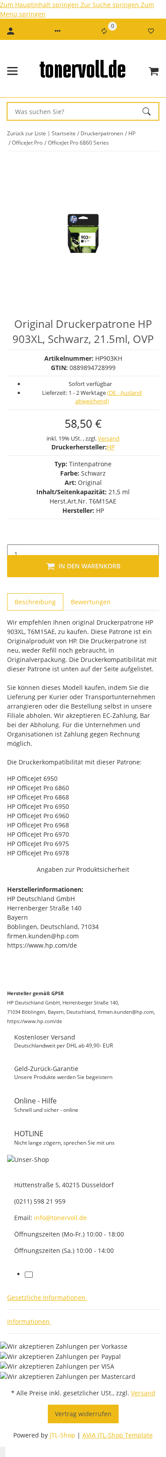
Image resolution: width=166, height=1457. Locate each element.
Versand (109, 438)
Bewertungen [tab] (91, 602)
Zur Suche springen (111, 4)
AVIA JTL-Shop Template (117, 1435)
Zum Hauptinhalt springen (40, 4)
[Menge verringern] (14, 535)
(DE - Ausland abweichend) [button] (108, 397)
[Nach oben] (2, 1452)
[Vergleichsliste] (104, 31)
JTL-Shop (63, 1435)
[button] (57, 31)
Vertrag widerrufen (83, 1414)
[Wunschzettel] (150, 31)
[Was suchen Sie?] (150, 111)
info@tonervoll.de (60, 1217)
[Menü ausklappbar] (12, 71)
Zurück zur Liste (26, 133)
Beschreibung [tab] (35, 602)
